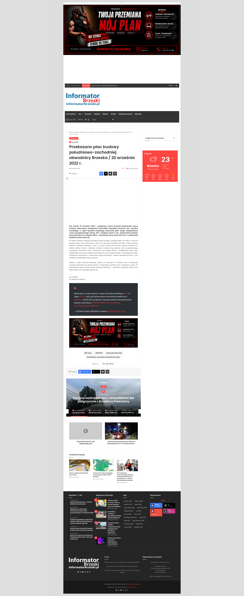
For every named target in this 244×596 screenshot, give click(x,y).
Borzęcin (139, 501)
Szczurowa (128, 524)
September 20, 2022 (117, 311)
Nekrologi (138, 114)
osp (138, 511)
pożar (143, 517)
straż (127, 520)
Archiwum (88, 114)
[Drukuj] (115, 174)
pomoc (137, 514)
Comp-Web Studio (131, 587)
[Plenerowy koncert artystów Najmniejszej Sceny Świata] (101, 540)
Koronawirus (142, 507)
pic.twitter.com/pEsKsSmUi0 (86, 306)
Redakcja (97, 114)
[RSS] (89, 572)
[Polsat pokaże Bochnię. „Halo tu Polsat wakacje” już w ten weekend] (101, 503)
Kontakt (113, 114)
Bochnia (128, 501)
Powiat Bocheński (130, 517)
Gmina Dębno (129, 507)
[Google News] (108, 364)
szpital (139, 524)
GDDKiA (99, 353)
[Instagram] (85, 572)
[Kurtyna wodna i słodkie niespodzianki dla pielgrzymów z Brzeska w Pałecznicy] (101, 525)
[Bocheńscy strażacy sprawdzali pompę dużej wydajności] (101, 514)
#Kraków (117, 303)
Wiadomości (83, 132)
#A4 (126, 293)
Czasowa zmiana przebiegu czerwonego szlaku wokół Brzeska (103, 475)
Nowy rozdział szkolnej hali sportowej (78, 474)
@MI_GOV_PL (107, 303)
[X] (106, 174)
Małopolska (128, 511)
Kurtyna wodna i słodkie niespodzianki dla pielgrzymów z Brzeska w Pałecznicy (114, 528)
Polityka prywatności (125, 114)
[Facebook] (101, 174)
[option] (103, 397)
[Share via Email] (110, 174)
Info (79, 114)
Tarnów (128, 527)
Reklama (105, 114)
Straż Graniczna (138, 520)
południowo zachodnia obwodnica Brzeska (104, 357)
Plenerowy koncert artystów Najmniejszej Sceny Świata (107, 85)
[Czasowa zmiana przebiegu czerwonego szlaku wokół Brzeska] (103, 465)
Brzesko (88, 353)
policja (127, 514)
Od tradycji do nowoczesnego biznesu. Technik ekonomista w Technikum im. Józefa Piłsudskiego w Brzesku (125, 476)
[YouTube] (83, 572)
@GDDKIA (96, 303)
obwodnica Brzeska (114, 353)
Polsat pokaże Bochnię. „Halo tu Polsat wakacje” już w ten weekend (114, 503)
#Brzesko (78, 300)
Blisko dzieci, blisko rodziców (103, 400)
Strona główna (71, 114)
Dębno (138, 504)
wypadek (138, 527)
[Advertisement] (122, 69)
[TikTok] (87, 572)
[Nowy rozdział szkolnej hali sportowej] (79, 465)
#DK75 (82, 296)
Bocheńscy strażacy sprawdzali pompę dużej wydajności (114, 515)
